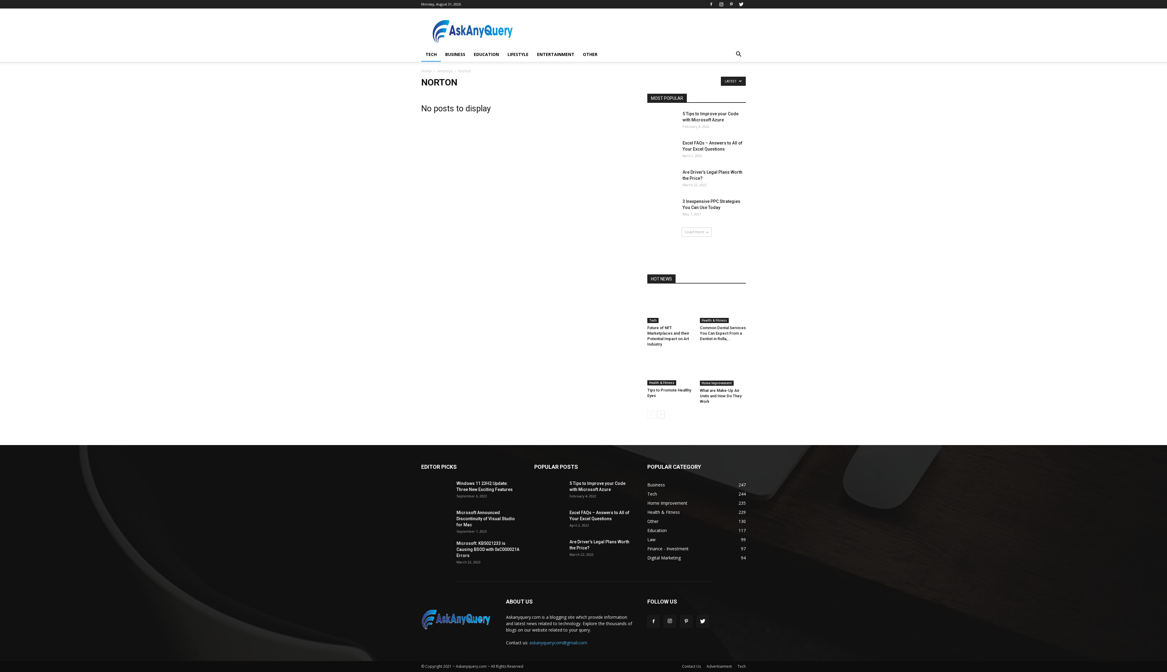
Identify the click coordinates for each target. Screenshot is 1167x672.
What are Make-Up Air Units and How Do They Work (721, 396)
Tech (431, 54)
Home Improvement (717, 383)
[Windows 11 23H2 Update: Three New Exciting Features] (436, 490)
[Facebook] (711, 4)
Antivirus (445, 71)
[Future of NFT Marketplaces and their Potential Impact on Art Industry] (670, 307)
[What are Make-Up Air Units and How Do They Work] (723, 369)
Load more (694, 232)
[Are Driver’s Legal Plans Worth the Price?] (662, 179)
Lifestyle (518, 54)
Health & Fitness (714, 320)
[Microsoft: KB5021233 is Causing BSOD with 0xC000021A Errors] (436, 550)
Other (590, 54)
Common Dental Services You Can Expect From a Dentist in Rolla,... (723, 333)
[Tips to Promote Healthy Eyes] (670, 369)
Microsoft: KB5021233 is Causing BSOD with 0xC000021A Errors (487, 549)
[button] (738, 55)
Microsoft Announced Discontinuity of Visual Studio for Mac (485, 518)
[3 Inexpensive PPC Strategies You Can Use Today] (662, 208)
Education (486, 54)
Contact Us (691, 666)
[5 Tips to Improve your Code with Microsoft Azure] (662, 121)
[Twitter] (741, 4)
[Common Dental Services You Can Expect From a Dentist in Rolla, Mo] (723, 307)
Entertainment (555, 54)
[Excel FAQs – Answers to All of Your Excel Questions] (662, 150)
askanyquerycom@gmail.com (558, 643)
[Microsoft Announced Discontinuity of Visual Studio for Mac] (436, 520)
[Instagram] (721, 4)
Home (426, 71)
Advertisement (719, 666)
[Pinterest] (731, 4)
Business (455, 54)
